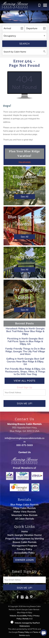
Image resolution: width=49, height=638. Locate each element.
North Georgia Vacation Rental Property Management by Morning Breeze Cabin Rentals (24, 538)
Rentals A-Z (27, 618)
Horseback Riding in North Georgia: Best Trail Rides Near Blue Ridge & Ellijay (25, 331)
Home (24, 531)
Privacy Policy (24, 549)
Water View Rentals (24, 511)
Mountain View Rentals (24, 515)
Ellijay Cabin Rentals (24, 508)
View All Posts (24, 380)
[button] (45, 5)
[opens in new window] (17, 597)
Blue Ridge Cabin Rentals (24, 504)
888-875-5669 (24, 445)
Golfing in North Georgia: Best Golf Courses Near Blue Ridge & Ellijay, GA (25, 361)
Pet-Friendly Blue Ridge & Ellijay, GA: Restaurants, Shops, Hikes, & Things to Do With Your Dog (25, 371)
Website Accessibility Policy (21, 615)
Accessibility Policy (24, 552)
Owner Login (24, 559)
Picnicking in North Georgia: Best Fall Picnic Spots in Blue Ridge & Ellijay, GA (25, 341)
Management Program (24, 545)
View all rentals (25, 162)
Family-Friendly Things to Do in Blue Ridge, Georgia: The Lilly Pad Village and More (25, 351)
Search (24, 43)
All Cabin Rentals (24, 518)
